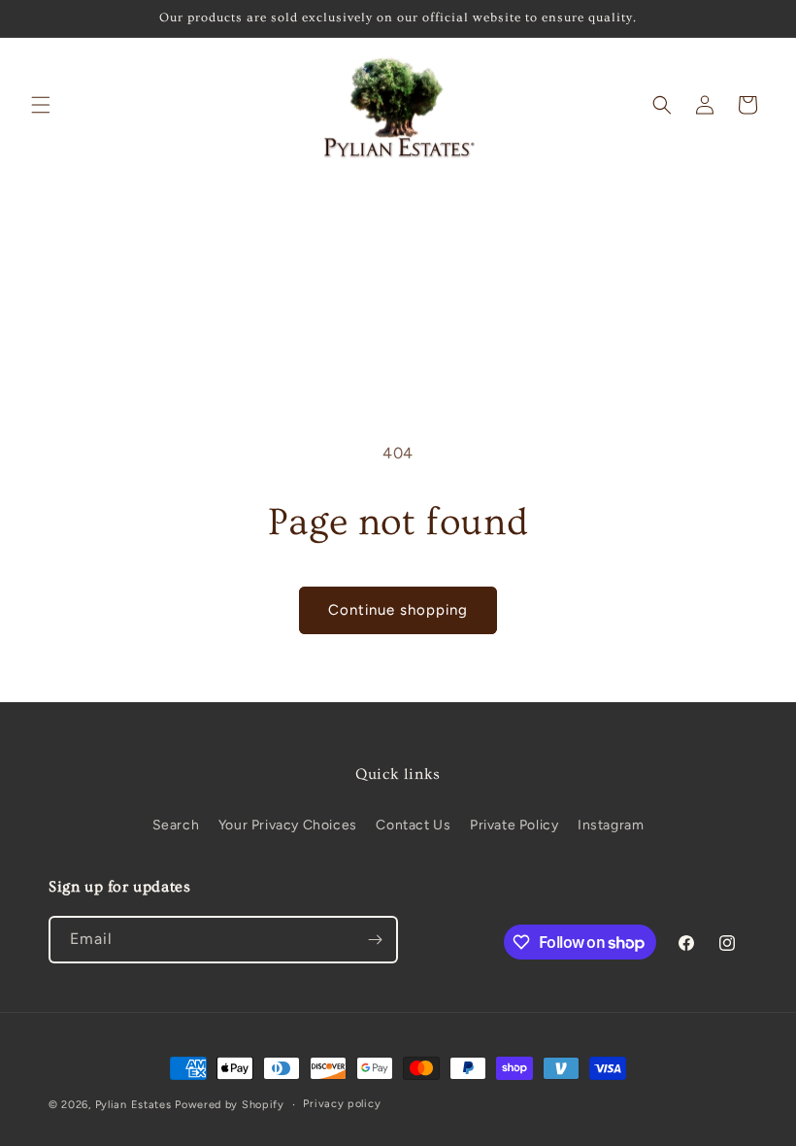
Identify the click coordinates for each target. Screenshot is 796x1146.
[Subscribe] (374, 939)
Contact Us (413, 825)
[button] (40, 105)
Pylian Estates (133, 1104)
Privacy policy (342, 1103)
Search (176, 825)
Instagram (611, 825)
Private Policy (514, 825)
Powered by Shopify (229, 1104)
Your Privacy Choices (287, 825)
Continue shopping (398, 610)
